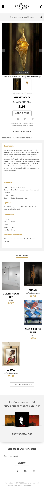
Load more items (22, 384)
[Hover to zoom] (22, 49)
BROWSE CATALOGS (22, 434)
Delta (11, 300)
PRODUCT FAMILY (19, 138)
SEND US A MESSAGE (22, 131)
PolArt (33, 335)
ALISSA (11, 370)
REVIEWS (29, 138)
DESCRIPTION (6, 138)
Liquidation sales (23, 102)
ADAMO (33, 290)
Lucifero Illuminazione (33, 293)
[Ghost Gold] (17, 84)
